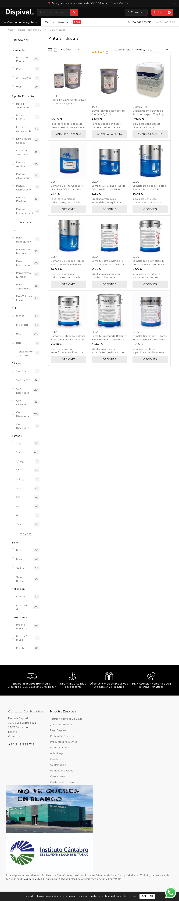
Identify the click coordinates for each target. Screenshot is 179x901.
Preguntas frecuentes (63, 741)
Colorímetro (57, 776)
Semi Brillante (21, 579)
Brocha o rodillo (22, 638)
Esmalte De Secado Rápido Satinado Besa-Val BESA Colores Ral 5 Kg (68, 264)
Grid (50, 50)
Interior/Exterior (23, 607)
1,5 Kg (19, 461)
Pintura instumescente (24, 211)
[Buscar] (74, 12)
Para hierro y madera (24, 251)
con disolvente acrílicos (22, 390)
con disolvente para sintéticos (22, 414)
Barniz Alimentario (23, 105)
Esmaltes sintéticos (22, 152)
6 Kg (19, 515)
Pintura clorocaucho (24, 187)
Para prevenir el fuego (24, 274)
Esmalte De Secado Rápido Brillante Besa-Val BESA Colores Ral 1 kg (109, 189)
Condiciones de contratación (59, 761)
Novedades (69, 22)
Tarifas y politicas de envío (66, 718)
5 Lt (18, 506)
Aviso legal (57, 753)
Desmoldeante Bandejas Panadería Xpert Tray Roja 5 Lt (150, 114)
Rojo (18, 342)
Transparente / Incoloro (24, 353)
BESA (54, 181)
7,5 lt (19, 524)
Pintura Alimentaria (23, 175)
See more (26, 221)
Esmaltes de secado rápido (24, 140)
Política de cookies (61, 770)
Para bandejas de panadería (24, 239)
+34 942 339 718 (141, 22)
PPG (19, 69)
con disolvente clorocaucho (24, 402)
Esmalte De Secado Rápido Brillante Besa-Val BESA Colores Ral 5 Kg (149, 189)
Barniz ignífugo (21, 117)
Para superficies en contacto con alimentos (23, 286)
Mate (19, 559)
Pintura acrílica (20, 164)
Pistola (20, 648)
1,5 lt (19, 470)
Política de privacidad (63, 736)
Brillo (19, 550)
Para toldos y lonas (24, 298)
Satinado (21, 568)
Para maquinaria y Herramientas (23, 263)
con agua (22, 371)
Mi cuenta (136, 12)
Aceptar (147, 896)
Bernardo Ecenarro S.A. (22, 59)
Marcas (49, 22)
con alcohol (23, 379)
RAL (18, 333)
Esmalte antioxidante (24, 129)
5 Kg (18, 497)
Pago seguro (58, 730)
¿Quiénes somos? (61, 724)
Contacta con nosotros (26, 711)
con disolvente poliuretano (23, 425)
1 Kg (18, 443)
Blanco (20, 315)
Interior (20, 596)
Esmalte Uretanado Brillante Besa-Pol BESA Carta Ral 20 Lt (109, 339)
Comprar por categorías (20, 22)
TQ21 (19, 87)
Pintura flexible (21, 199)
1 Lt (18, 452)
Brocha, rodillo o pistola (21, 626)
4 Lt (18, 488)
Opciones (68, 209)
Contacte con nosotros (64, 782)
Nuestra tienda (59, 747)
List (55, 50)
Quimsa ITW (23, 78)
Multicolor (22, 324)
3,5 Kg (20, 479)
